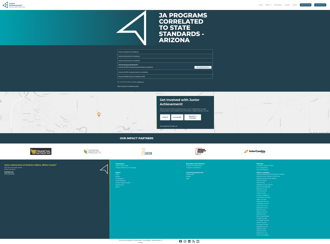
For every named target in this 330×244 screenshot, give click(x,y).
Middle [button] (188, 176)
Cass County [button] (261, 182)
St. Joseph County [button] (263, 220)
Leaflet (310, 132)
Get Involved (320, 5)
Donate (165, 117)
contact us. (140, 82)
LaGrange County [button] (263, 203)
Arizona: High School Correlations (129, 60)
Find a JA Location (263, 235)
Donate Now (306, 5)
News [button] (117, 187)
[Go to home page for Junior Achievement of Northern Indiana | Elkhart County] (13, 5)
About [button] (118, 172)
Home (260, 5)
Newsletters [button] (120, 185)
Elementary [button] (190, 174)
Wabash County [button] (262, 226)
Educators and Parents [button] (195, 163)
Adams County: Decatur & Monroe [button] (268, 176)
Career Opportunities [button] (123, 183)
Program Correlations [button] (193, 167)
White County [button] (261, 231)
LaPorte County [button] (262, 206)
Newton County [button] (262, 212)
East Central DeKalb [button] (263, 187)
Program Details (203, 67)
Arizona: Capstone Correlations (128, 52)
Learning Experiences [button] (194, 172)
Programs (278, 5)
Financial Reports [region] (262, 169)
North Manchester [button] (263, 216)
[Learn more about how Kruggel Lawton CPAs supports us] (300, 151)
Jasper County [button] (261, 199)
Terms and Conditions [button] (125, 240)
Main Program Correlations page (128, 86)
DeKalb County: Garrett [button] (265, 185)
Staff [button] (117, 174)
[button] (181, 241)
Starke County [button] (261, 222)
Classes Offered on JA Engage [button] (126, 167)
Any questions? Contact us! (168, 126)
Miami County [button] (261, 210)
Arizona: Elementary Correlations (129, 56)
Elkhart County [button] (262, 189)
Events (287, 5)
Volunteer (177, 117)
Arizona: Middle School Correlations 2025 (131, 76)
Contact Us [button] (8, 172)
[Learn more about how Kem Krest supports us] (246, 151)
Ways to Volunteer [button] (122, 165)
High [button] (187, 178)
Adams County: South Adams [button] (266, 178)
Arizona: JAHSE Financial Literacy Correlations (133, 72)
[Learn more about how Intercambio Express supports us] (192, 151)
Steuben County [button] (262, 224)
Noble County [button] (261, 214)
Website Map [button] (156, 240)
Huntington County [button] (263, 197)
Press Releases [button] (121, 180)
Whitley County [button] (262, 233)
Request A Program (192, 117)
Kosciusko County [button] (263, 201)
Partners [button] (260, 163)
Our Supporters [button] (262, 167)
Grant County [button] (261, 193)
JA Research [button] (120, 178)
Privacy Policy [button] (138, 240)
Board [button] (118, 176)
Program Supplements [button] (194, 165)
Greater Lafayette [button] (263, 195)
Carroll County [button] (262, 180)
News (295, 5)
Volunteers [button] (120, 163)
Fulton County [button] (262, 191)
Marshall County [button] (262, 208)
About (268, 5)
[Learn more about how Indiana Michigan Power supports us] (138, 151)
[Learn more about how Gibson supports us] (84, 151)
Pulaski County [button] (262, 218)
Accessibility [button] (147, 240)
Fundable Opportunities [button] (265, 165)
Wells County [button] (261, 229)
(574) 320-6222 (9, 174)
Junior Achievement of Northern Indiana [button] (270, 174)
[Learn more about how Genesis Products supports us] (29, 151)
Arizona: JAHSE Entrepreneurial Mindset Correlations (135, 67)
